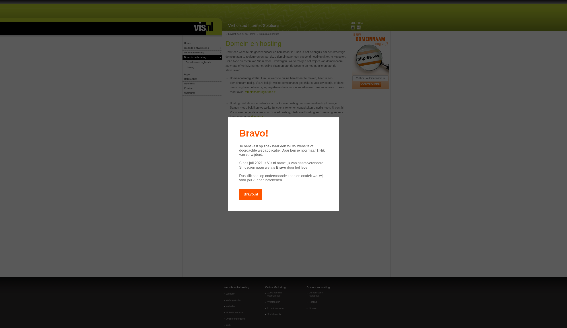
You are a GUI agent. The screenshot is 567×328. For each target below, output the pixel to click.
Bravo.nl (251, 194)
